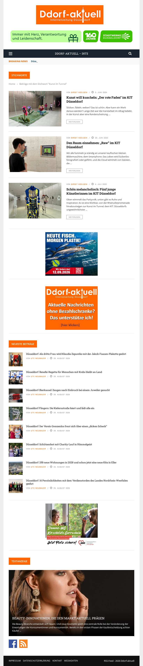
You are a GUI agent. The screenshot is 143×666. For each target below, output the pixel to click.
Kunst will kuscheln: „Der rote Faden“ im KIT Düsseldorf (99, 99)
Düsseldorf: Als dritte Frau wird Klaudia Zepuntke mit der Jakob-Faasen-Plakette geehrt (76, 354)
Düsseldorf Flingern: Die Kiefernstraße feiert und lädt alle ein (60, 408)
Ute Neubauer (38, 358)
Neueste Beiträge (23, 344)
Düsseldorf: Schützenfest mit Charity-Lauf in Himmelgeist (59, 444)
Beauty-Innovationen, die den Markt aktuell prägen (58, 618)
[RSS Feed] (23, 643)
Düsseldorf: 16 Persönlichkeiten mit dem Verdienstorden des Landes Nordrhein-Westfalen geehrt (77, 482)
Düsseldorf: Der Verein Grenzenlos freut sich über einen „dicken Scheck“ (66, 426)
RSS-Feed (109, 660)
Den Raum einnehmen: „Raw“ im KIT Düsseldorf (93, 145)
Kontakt (57, 660)
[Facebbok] (13, 643)
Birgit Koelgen (79, 92)
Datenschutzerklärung (36, 660)
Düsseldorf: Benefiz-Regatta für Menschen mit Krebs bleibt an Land (64, 372)
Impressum (15, 660)
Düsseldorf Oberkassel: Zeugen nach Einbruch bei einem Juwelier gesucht (68, 390)
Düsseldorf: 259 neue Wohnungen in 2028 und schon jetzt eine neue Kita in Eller (71, 462)
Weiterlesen (74, 122)
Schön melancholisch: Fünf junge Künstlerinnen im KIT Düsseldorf (91, 191)
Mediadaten (71, 660)
